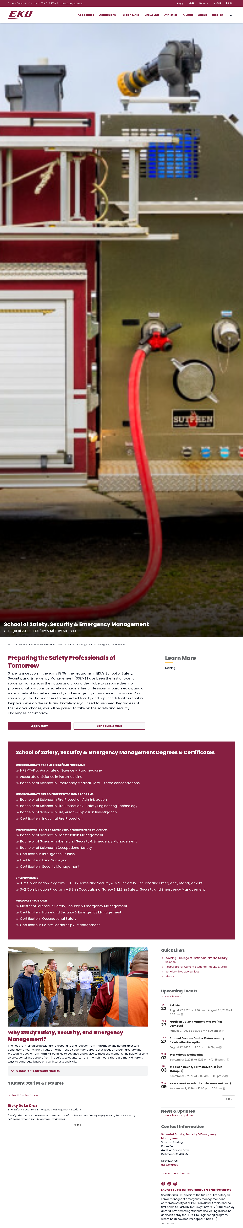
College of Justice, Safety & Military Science (39, 644)
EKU (10, 644)
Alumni (188, 15)
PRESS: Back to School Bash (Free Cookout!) (200, 1083)
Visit (191, 3)
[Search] (231, 15)
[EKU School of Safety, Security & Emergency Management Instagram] (176, 1184)
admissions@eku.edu (71, 3)
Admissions (107, 15)
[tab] (75, 1125)
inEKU (229, 3)
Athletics (170, 15)
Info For (217, 15)
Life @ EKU (151, 15)
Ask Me (175, 1005)
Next (227, 1098)
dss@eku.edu (169, 1165)
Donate (203, 3)
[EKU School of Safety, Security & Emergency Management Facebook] (164, 1184)
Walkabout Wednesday (186, 1055)
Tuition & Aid (130, 15)
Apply (180, 3)
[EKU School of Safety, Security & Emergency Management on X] (170, 1184)
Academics (86, 15)
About (202, 15)
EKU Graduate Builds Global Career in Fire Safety (196, 1189)
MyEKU (217, 3)
